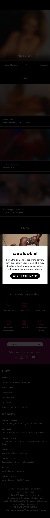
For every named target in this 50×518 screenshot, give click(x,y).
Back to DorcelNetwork (25, 276)
